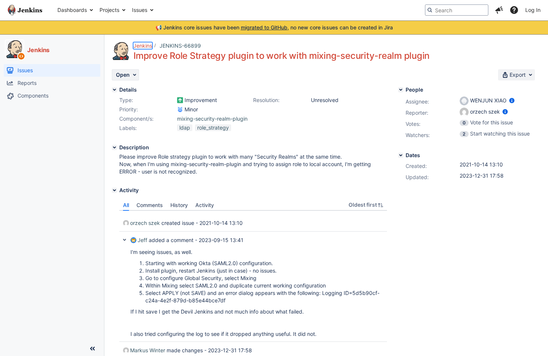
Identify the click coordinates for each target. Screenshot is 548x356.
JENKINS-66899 (180, 45)
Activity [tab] (204, 205)
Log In (533, 10)
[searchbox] (456, 10)
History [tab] (179, 205)
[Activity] (114, 190)
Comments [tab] (149, 205)
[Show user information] (512, 100)
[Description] (114, 147)
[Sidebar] (92, 348)
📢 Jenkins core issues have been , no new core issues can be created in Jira (274, 27)
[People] (400, 89)
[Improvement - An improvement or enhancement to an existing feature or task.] (180, 100)
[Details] (114, 89)
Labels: (128, 128)
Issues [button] (139, 10)
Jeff (142, 240)
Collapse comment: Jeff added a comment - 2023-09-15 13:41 (124, 240)
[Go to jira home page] (25, 10)
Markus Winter (147, 350)
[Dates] (400, 155)
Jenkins (142, 45)
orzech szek (145, 223)
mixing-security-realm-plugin (212, 118)
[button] (499, 10)
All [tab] (126, 205)
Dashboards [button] (72, 10)
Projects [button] (109, 10)
